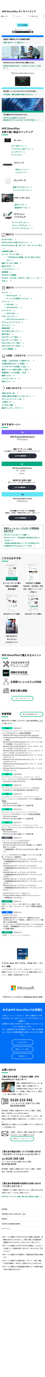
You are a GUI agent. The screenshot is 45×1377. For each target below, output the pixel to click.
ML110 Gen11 (21, 812)
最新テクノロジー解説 (10, 263)
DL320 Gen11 (6, 777)
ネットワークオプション (22, 228)
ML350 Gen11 (13, 779)
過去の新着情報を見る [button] (30, 714)
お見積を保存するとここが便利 (13, 363)
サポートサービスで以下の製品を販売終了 (16, 840)
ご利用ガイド (7, 402)
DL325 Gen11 (17, 797)
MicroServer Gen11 (8, 812)
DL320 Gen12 (6, 731)
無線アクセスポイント (22, 187)
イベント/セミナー (9, 269)
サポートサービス (8, 316)
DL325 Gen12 (29, 731)
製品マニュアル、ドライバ (12, 408)
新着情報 (5, 272)
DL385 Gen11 (12, 799)
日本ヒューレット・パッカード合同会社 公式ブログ (21, 529)
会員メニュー (7, 381)
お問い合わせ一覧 (8, 393)
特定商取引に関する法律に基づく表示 (14, 1214)
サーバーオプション (20, 222)
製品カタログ (7, 266)
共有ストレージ (22, 169)
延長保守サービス (22, 207)
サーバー (5, 292)
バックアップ (21, 172)
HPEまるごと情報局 (22, 278)
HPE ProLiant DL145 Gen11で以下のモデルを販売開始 (20, 788)
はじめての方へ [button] (22, 1042)
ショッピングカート (9, 378)
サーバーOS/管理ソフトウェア (18, 298)
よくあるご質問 (7, 405)
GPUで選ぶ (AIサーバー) (11, 331)
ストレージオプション (21, 225)
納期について (7, 375)
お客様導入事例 (7, 251)
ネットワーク (7, 310)
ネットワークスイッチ (22, 190)
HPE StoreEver (13, 307)
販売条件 (4, 1219)
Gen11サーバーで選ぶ (10, 340)
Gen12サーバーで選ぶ (10, 337)
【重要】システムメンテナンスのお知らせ (16, 935)
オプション (5, 855)
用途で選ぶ (6, 334)
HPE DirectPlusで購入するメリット (15, 242)
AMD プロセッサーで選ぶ (11, 346)
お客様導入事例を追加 (9, 915)
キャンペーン (7, 325)
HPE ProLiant (12, 295)
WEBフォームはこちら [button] (21, 1139)
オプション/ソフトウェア (11, 322)
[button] (22, 455)
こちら (40, 720)
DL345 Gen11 (29, 797)
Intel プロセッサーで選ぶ (11, 343)
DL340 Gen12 (17, 731)
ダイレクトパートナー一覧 (12, 399)
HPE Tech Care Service (16, 319)
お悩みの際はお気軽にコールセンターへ (16, 396)
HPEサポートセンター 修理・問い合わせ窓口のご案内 (20, 1196)
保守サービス (21, 204)
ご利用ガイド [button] (22, 1056)
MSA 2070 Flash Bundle (16, 827)
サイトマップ (6, 1228)
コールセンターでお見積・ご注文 (14, 366)
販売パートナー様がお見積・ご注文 (15, 369)
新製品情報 (6, 328)
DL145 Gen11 (6, 797)
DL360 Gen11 (17, 777)
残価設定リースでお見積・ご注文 (14, 372)
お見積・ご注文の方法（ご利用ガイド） (16, 360)
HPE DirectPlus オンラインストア (19, 11)
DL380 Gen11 (29, 777)
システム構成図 (7, 349)
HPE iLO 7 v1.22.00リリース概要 (15, 535)
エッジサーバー (18, 152)
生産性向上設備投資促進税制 (11, 1224)
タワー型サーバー (19, 146)
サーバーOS (16, 155)
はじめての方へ (7, 239)
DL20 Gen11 (6, 825)
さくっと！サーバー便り (11, 254)
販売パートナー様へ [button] (22, 1049)
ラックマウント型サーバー (22, 149)
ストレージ (6, 301)
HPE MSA (10, 304)
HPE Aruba (11, 313)
